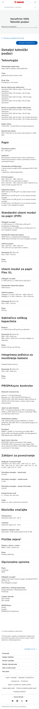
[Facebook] (13, 701)
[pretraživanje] (3, 2)
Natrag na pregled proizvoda (14, 38)
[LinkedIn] (17, 701)
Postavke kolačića (19, 692)
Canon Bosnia (19, 697)
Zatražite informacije (27, 42)
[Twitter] (22, 701)
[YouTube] (26, 701)
